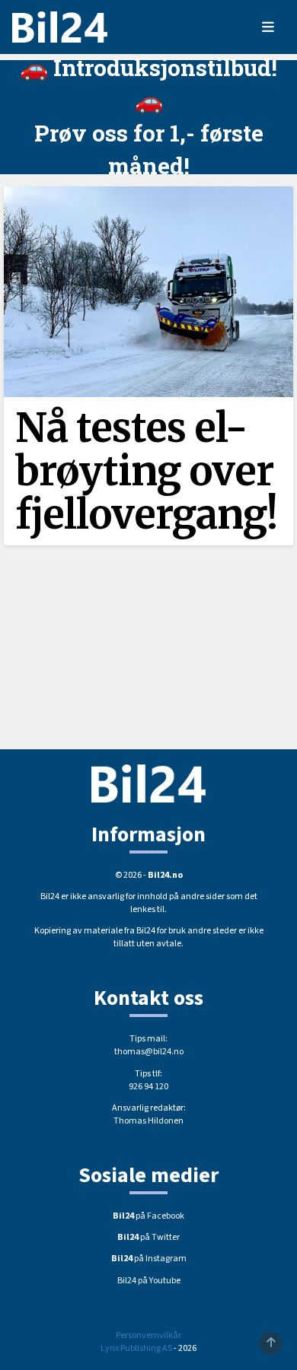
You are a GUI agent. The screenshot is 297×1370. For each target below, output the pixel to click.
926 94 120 (148, 1086)
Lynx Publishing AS (136, 1348)
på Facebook (148, 1215)
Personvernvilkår (148, 1335)
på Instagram (149, 1258)
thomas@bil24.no (149, 1051)
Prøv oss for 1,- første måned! (148, 149)
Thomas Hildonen (148, 1120)
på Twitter (148, 1237)
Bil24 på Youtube (148, 1280)
